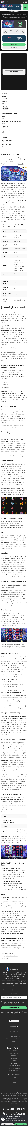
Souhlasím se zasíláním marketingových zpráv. (13, 1002)
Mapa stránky (14, 1044)
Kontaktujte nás (14, 1031)
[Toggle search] (23, 2)
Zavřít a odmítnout (7, 1124)
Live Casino (14, 1063)
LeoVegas (6, 387)
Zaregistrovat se (14, 1007)
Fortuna (14, 1085)
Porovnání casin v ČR (14, 1050)
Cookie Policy (14, 1034)
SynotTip (14, 1082)
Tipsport (14, 1077)
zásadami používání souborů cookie (17, 1003)
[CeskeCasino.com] (7, 2)
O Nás (14, 1029)
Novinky (14, 1041)
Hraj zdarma (14, 71)
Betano (14, 1080)
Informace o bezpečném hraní (14, 1039)
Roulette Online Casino (14, 1068)
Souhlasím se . (14, 1003)
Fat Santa (6, 958)
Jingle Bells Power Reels (10, 956)
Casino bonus (14, 1055)
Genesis (5, 382)
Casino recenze (14, 1053)
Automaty (14, 1060)
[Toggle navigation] (26, 2)
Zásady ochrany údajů (14, 1036)
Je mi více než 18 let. (7, 1001)
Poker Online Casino (14, 1070)
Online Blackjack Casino (14, 1065)
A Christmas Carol (8, 953)
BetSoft (16, 11)
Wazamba (6, 385)
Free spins (14, 1058)
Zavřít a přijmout (20, 1124)
